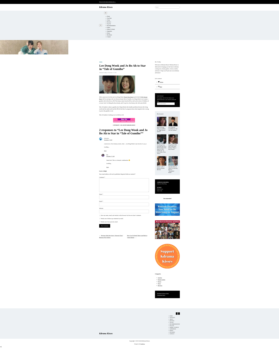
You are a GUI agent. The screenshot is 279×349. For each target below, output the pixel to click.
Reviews (160, 285)
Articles (160, 277)
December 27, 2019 (108, 140)
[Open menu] (100, 25)
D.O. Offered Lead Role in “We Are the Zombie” (172, 129)
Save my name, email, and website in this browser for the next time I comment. (121, 215)
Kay (107, 154)
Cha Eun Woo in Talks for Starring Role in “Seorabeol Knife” (172, 169)
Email (101, 201)
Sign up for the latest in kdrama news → (107, 1)
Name (101, 194)
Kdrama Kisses (106, 7)
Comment (102, 177)
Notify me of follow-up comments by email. (112, 218)
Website (101, 208)
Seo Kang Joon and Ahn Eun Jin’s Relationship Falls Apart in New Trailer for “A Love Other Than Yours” (161, 149)
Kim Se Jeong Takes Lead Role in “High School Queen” (161, 129)
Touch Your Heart (128, 97)
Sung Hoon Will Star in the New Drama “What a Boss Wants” (172, 147)
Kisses (159, 281)
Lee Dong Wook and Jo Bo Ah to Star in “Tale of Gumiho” (122, 67)
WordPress (142, 344)
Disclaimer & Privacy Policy (163, 293)
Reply (105, 150)
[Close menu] (105, 13)
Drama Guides (161, 279)
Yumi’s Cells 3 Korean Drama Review (160, 168)
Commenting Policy (161, 295)
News (100, 62)
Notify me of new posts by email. (109, 222)
